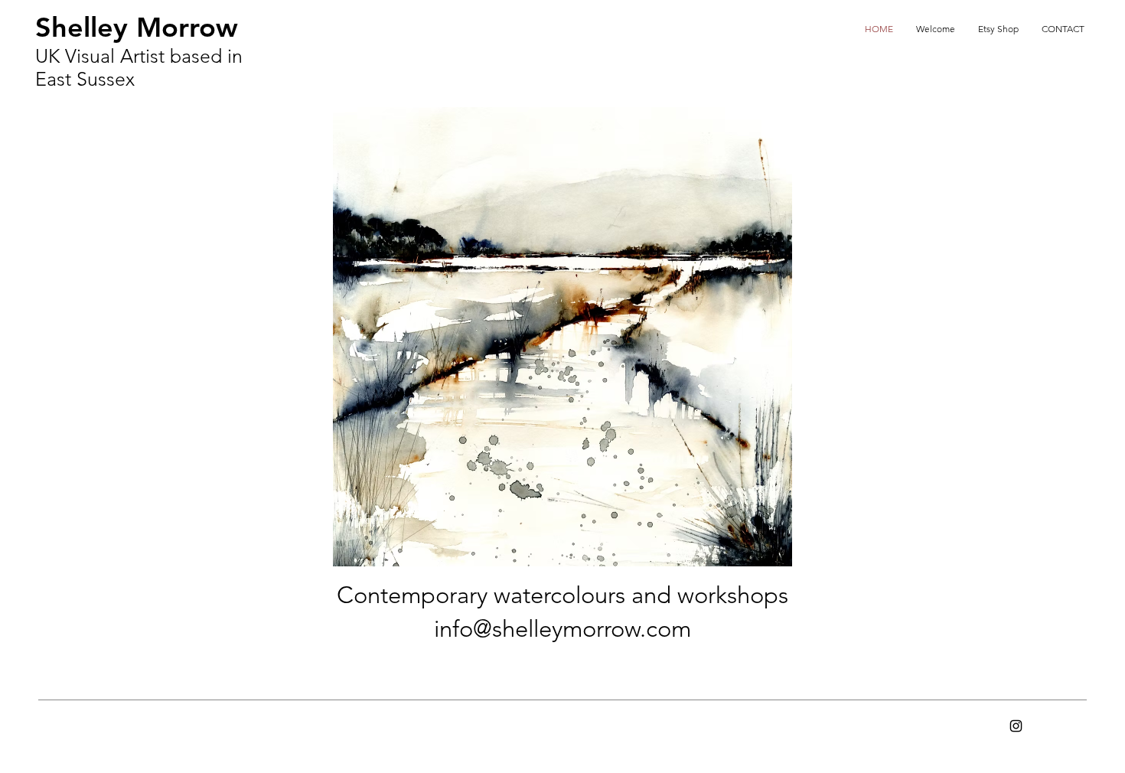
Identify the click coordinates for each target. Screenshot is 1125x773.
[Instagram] (1016, 726)
